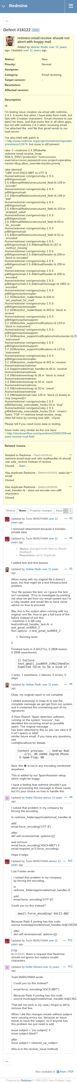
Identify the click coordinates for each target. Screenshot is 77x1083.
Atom (63, 1071)
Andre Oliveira (33, 797)
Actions (70, 454)
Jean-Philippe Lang (31, 465)
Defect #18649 (47, 487)
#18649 (19, 954)
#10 (70, 860)
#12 (70, 940)
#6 (70, 684)
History (10, 510)
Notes (22, 510)
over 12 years (58, 47)
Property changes (41, 510)
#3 (70, 518)
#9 (70, 797)
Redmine (26, 1080)
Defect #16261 (47, 472)
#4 (70, 538)
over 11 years (32, 50)
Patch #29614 (43, 455)
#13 (70, 966)
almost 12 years (52, 797)
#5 (70, 568)
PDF (71, 1071)
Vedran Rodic (39, 47)
